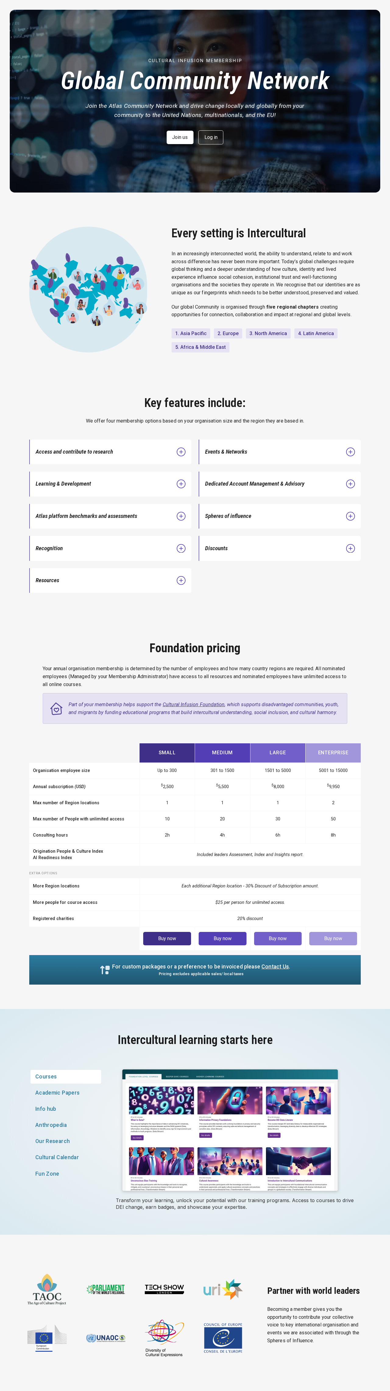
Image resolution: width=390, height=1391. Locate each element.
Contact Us (275, 967)
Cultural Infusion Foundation (194, 704)
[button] (110, 452)
